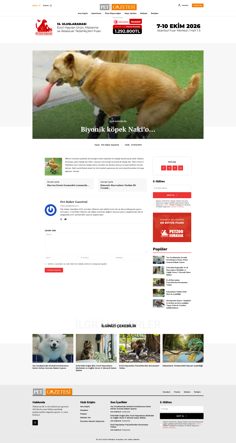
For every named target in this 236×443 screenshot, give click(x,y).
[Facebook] (163, 168)
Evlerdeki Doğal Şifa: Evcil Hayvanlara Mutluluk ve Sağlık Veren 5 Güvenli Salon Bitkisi (178, 271)
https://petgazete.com (69, 206)
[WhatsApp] (180, 168)
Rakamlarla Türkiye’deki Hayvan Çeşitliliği (176, 293)
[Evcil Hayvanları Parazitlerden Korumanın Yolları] (158, 282)
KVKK (166, 205)
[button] (48, 5)
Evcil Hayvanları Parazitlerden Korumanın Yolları (176, 282)
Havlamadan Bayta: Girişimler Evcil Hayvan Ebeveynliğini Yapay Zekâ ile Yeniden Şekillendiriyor (178, 304)
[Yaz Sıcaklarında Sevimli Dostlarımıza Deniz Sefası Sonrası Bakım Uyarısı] (158, 260)
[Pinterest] (174, 168)
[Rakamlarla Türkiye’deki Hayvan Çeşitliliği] (158, 293)
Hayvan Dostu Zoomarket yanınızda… (68, 185)
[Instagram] (61, 219)
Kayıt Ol (170, 195)
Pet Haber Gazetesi (110, 145)
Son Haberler (118, 121)
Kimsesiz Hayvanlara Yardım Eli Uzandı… (118, 186)
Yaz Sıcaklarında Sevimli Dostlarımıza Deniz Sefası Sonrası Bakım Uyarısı (177, 259)
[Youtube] (65, 219)
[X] (169, 168)
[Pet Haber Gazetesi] (51, 210)
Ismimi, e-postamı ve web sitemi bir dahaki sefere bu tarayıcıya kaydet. (77, 264)
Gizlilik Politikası (177, 207)
